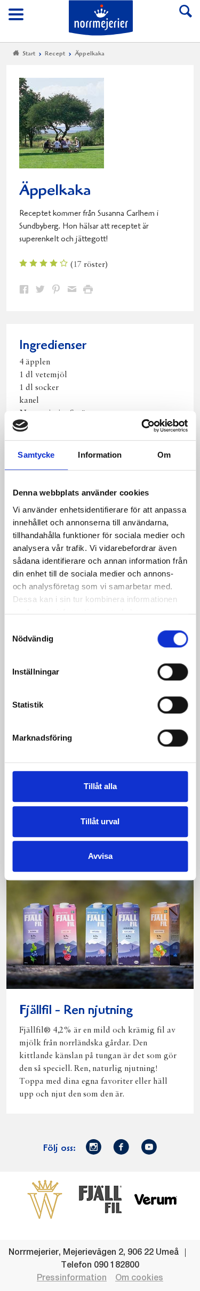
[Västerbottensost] (44, 1199)
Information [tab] (100, 454)
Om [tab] (164, 454)
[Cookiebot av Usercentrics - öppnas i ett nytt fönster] (142, 426)
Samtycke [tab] (36, 454)
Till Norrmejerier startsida (101, 18)
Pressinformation (72, 1278)
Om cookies (139, 1278)
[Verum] (155, 1199)
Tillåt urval (100, 821)
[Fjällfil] (100, 1199)
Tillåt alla (100, 786)
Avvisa (100, 855)
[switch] (172, 670)
